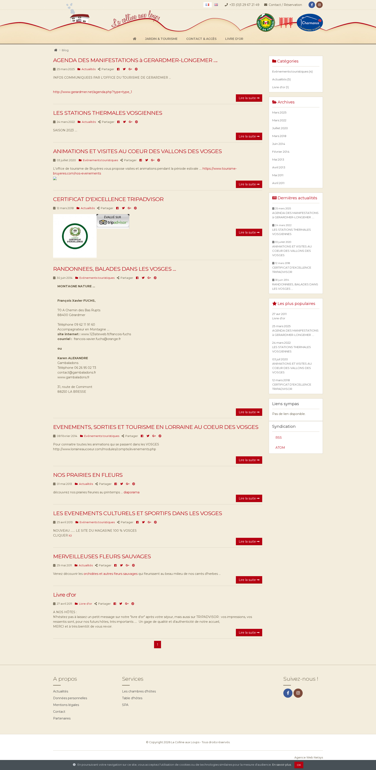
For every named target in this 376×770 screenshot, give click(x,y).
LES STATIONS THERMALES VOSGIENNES (107, 113)
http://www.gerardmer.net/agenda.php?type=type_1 (92, 92)
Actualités (60, 691)
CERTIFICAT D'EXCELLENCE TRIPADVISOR (108, 199)
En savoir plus (281, 764)
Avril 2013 (278, 167)
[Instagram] (319, 5)
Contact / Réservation (285, 5)
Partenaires (61, 718)
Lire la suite (248, 98)
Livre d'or (234, 39)
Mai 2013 (278, 159)
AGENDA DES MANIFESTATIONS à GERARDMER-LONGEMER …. (135, 60)
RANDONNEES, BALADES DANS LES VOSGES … (114, 269)
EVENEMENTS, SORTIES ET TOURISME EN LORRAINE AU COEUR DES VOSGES (155, 427)
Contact (59, 712)
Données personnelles (70, 698)
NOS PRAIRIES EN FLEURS (88, 475)
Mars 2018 (279, 136)
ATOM (280, 448)
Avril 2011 (278, 183)
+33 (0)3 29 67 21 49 (244, 5)
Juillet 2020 (280, 128)
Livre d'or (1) (280, 87)
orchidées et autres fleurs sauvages (111, 574)
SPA (125, 705)
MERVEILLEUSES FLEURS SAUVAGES (102, 556)
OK (299, 765)
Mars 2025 (279, 112)
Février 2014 (280, 151)
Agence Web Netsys (308, 757)
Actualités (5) (281, 79)
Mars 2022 (279, 120)
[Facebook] (312, 5)
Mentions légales (66, 705)
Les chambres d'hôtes (139, 691)
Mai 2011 (278, 175)
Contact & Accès (201, 39)
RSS (278, 438)
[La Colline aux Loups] (100, 22)
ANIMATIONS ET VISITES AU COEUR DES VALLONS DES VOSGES (137, 151)
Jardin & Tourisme (161, 39)
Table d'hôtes (132, 698)
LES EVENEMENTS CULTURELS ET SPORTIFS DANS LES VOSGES (137, 513)
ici (70, 535)
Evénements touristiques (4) (292, 71)
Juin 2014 (278, 144)
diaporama (131, 492)
